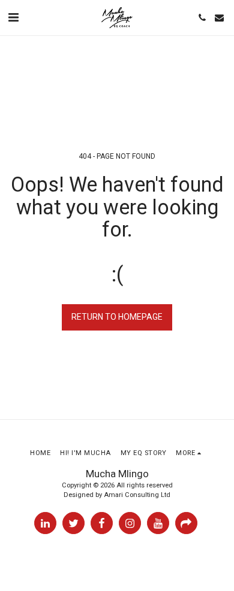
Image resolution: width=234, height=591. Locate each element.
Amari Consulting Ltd (137, 495)
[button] (13, 17)
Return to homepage (117, 317)
